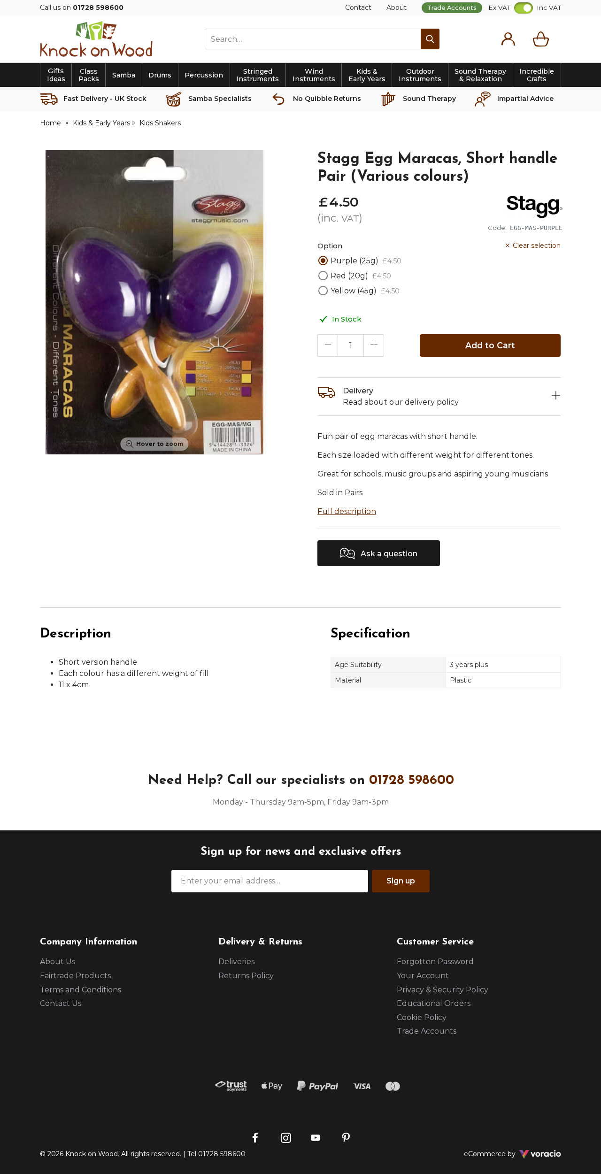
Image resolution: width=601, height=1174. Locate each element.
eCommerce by (502, 1154)
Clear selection (537, 245)
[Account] (508, 38)
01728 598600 (411, 780)
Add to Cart (490, 345)
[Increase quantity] (373, 345)
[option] (154, 302)
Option (329, 245)
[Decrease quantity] (327, 345)
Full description (346, 511)
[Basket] (543, 38)
